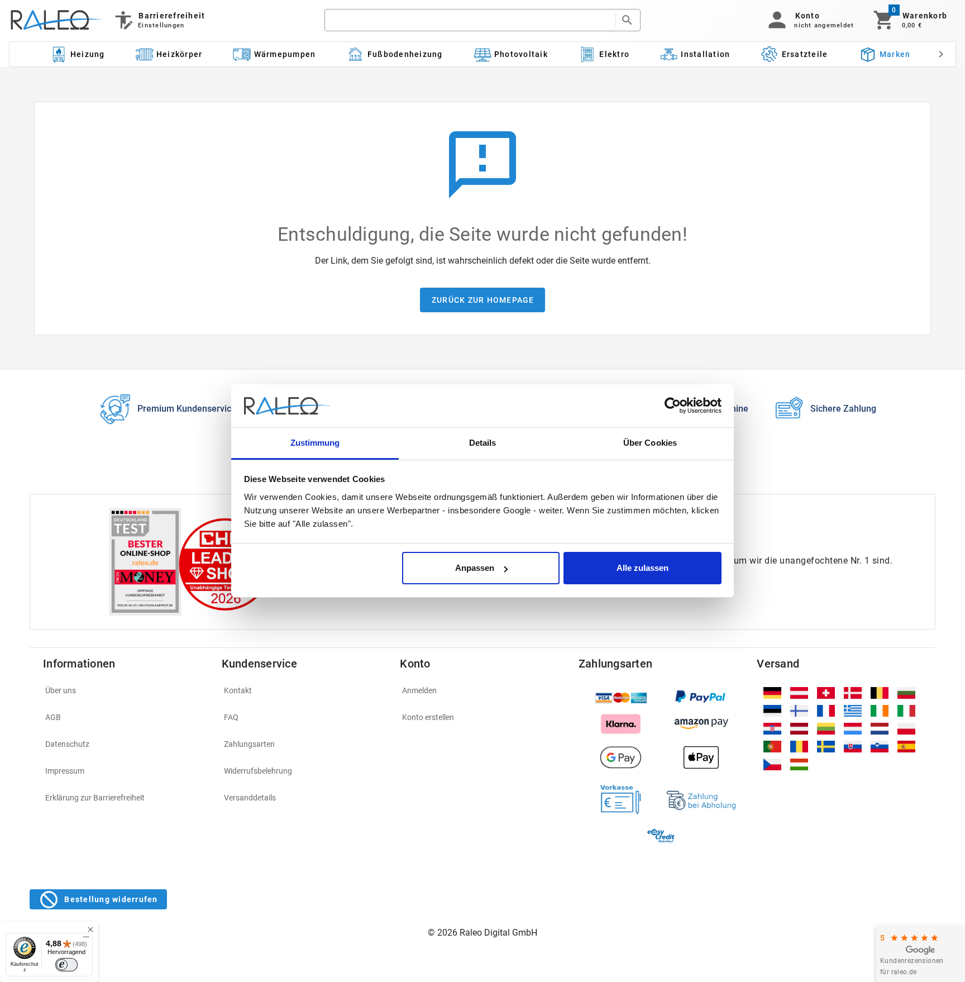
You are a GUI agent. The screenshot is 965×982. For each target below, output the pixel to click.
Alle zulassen (642, 568)
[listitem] (125, 690)
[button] (809, 20)
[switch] (66, 964)
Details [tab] (482, 442)
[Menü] (86, 939)
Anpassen (474, 568)
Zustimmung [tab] (315, 442)
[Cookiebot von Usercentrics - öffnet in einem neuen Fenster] (673, 406)
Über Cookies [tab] (650, 442)
